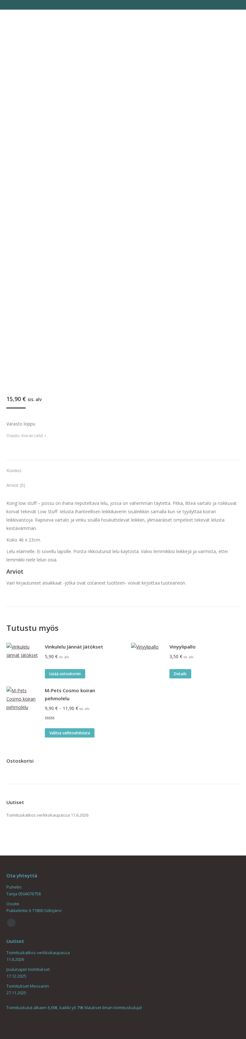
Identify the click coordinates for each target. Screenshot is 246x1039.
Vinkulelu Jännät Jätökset (74, 646)
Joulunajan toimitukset (28, 969)
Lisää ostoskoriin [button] (65, 673)
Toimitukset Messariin (27, 986)
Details (180, 673)
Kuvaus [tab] (13, 470)
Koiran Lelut (32, 435)
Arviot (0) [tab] (15, 485)
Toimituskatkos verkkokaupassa (38, 815)
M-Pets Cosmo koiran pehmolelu (70, 694)
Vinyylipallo (182, 646)
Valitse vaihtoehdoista (69, 733)
